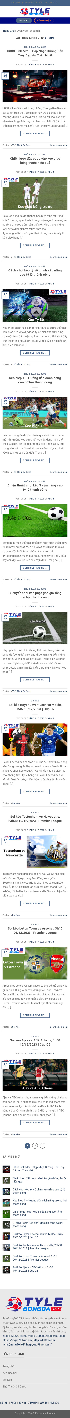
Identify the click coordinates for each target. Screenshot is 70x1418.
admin (49, 38)
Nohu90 (54, 1402)
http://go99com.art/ (39, 1344)
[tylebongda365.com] (35, 11)
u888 (62, 1336)
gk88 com (52, 1336)
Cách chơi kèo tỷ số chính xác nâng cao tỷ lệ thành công (35, 272)
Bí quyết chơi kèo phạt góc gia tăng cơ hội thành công (35, 595)
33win (22, 1402)
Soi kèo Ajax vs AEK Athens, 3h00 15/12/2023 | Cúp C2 (35, 1042)
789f (13, 1402)
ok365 (6, 1336)
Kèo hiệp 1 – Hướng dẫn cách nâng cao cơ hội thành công (35, 380)
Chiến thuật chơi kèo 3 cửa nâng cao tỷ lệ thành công (35, 487)
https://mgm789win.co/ (17, 1340)
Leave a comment (58, 145)
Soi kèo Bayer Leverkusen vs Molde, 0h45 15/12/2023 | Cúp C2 (35, 707)
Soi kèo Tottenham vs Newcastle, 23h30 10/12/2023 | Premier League (35, 819)
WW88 (44, 1402)
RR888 (41, 1336)
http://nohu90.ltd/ (14, 1344)
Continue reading (35, 133)
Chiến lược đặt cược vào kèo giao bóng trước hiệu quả (35, 161)
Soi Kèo (35, 701)
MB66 (14, 1336)
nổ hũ (3, 1402)
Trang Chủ (9, 30)
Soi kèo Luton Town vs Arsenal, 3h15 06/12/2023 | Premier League (35, 930)
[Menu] (5, 11)
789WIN (33, 1402)
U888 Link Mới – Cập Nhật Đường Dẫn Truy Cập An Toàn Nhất (35, 53)
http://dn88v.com (44, 1340)
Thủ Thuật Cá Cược (35, 47)
